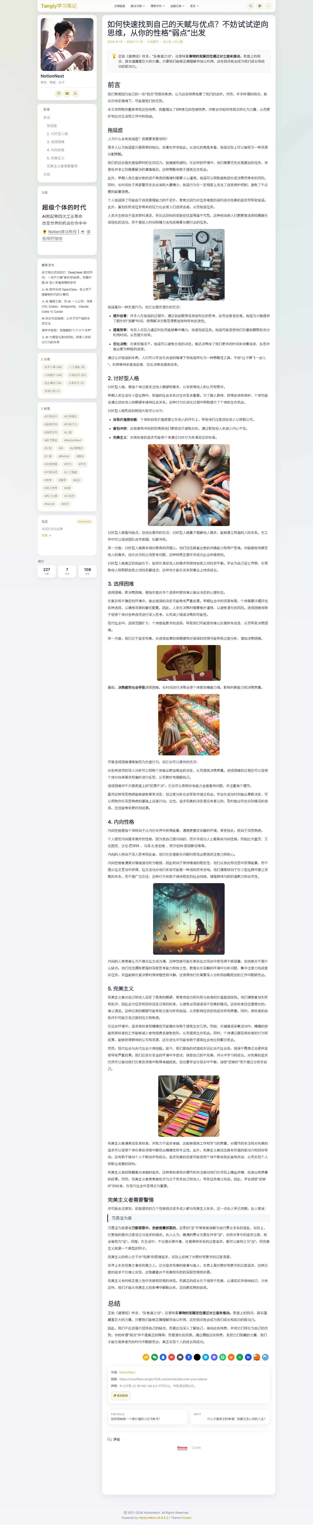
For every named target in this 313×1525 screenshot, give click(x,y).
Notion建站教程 (62, 231)
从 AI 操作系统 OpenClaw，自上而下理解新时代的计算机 (66, 291)
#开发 (82, 464)
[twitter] (197, 1357)
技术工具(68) (53, 367)
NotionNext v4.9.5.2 (153, 1517)
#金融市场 (51, 424)
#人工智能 (70, 472)
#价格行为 (70, 424)
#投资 (65, 504)
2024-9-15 (114, 41)
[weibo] (171, 1357)
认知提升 (153, 41)
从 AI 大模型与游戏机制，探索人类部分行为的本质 (66, 339)
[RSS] (75, 93)
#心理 (68, 432)
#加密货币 (51, 432)
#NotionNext (72, 440)
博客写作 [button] (156, 6)
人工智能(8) (77, 367)
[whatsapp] (239, 1357)
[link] (67, 535)
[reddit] (231, 1357)
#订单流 (69, 496)
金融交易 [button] (175, 6)
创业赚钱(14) (53, 383)
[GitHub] (58, 93)
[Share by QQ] (163, 1357)
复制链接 (122, 1395)
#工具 (48, 456)
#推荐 (62, 480)
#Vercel (50, 504)
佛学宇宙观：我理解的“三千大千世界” (67, 330)
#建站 (80, 456)
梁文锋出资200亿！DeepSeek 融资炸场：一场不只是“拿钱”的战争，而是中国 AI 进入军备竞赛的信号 (67, 277)
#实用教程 (51, 464)
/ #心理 (178, 41)
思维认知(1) (52, 391)
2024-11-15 (135, 41)
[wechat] (154, 1357)
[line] (222, 1357)
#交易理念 (70, 416)
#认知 (48, 448)
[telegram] (205, 1357)
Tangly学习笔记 (59, 6)
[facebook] (188, 1357)
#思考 (48, 480)
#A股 (67, 488)
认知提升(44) (53, 375)
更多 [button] (193, 6)
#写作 (68, 464)
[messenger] (214, 1357)
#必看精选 (76, 448)
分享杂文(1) (76, 383)
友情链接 (119, 6)
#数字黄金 (51, 440)
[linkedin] (248, 1357)
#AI (61, 448)
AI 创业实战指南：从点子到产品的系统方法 (66, 320)
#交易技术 (51, 416)
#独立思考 (51, 488)
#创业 (76, 480)
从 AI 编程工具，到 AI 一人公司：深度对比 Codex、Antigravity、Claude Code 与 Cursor (67, 306)
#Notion (64, 456)
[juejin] (265, 1357)
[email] (180, 1357)
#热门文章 (51, 496)
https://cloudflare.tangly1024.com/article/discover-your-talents (163, 1379)
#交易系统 (51, 472)
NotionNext (127, 1372)
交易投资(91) (77, 375)
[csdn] (256, 1357)
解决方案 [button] (136, 6)
